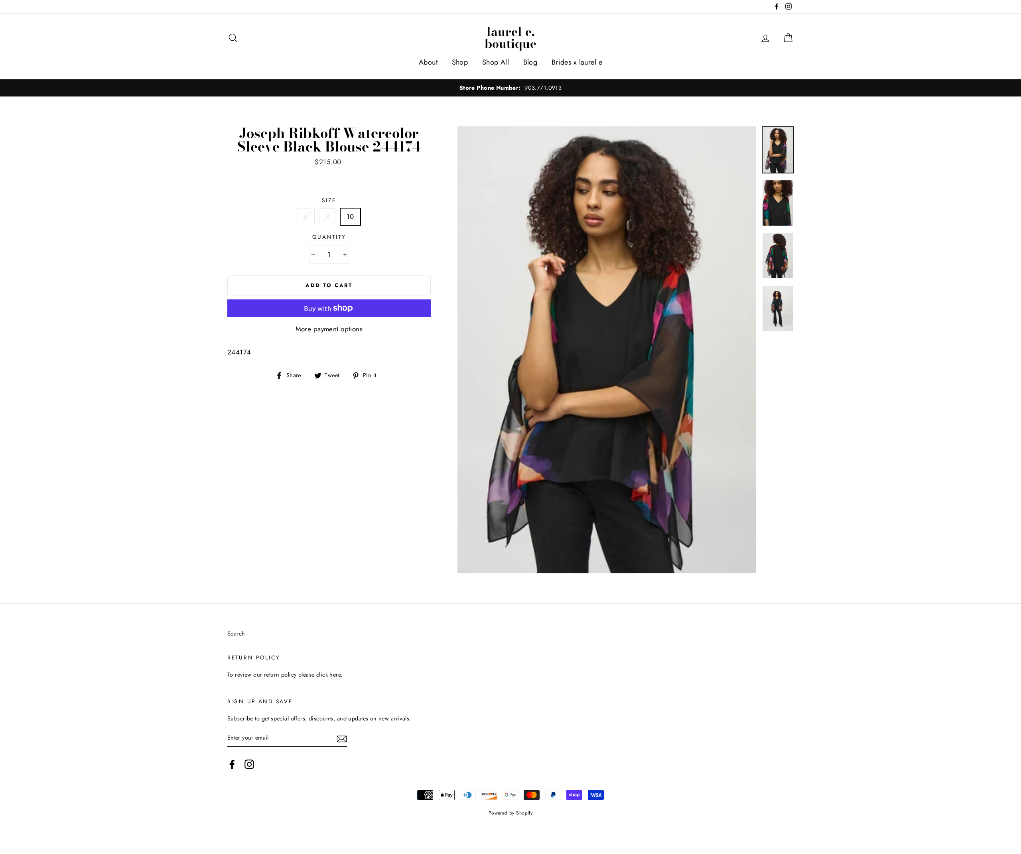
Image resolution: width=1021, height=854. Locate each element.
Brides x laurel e (577, 62)
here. (335, 675)
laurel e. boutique (510, 37)
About (428, 62)
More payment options (329, 329)
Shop (460, 62)
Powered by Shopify (511, 812)
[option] (510, 87)
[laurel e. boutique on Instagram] (249, 764)
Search (236, 634)
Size (329, 200)
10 (350, 216)
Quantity (329, 237)
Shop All (495, 62)
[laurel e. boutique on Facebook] (232, 764)
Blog (530, 62)
